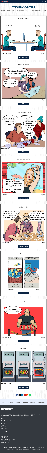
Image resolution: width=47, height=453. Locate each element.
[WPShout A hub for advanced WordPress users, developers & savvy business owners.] (4, 1)
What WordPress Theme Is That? (8, 441)
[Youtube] (7, 419)
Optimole (3, 425)
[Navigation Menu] (42, 1)
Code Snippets (4, 436)
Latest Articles (41, 447)
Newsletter (25, 447)
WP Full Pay (4, 428)
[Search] (45, 1)
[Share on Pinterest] (25, 395)
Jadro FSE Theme (5, 438)
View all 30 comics (23, 151)
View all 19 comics (23, 103)
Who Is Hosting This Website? (8, 439)
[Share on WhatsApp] (30, 395)
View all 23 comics (23, 387)
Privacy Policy (33, 447)
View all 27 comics (23, 246)
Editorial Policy (12, 447)
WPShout (19, 449)
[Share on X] (20, 395)
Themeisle (3, 423)
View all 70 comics (23, 57)
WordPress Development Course (8, 434)
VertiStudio (37, 449)
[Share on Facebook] (17, 395)
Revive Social (4, 430)
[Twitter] (5, 419)
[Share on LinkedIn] (22, 395)
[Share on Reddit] (27, 395)
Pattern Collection (5, 442)
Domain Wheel (4, 427)
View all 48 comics (23, 293)
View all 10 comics (23, 198)
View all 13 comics (23, 341)
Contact (19, 447)
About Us (5, 447)
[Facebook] (2, 419)
